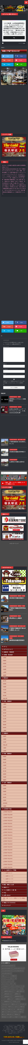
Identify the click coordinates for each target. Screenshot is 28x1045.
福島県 (4, 675)
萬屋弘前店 (10, 1014)
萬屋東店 (17, 1014)
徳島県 (4, 774)
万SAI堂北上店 (16, 1001)
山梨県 (4, 704)
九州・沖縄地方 (8, 782)
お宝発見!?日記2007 (7, 811)
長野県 (4, 710)
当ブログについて (8, 649)
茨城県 (4, 686)
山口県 (4, 768)
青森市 (17, 1017)
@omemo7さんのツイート (9, 940)
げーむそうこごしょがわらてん (9, 978)
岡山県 (4, 762)
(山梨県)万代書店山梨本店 (16, 462)
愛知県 (4, 724)
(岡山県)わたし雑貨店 (15, 618)
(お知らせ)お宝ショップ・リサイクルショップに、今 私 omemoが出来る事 (17, 410)
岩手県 (4, 666)
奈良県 (4, 742)
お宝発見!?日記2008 (7, 814)
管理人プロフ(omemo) (9, 902)
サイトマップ (7, 905)
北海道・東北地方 (8, 654)
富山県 (4, 715)
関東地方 (6, 678)
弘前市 (10, 1009)
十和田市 (10, 1006)
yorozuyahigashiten (18, 970)
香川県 (4, 771)
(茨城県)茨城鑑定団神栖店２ (17, 451)
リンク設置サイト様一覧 (10, 890)
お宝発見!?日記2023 (7, 858)
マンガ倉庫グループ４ (8, 881)
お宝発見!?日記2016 (7, 838)
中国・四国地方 (8, 753)
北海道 (4, 657)
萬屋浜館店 (5, 1017)
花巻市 (21, 1011)
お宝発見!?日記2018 (7, 844)
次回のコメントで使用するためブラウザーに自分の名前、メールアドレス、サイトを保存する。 (13, 383)
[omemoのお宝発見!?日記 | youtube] (14, 522)
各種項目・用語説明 (9, 652)
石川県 (4, 718)
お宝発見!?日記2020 (7, 849)
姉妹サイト (6, 887)
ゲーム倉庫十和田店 (19, 991)
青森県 (4, 660)
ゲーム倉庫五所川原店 (7, 991)
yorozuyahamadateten (7, 970)
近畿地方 (6, 733)
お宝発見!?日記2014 (7, 832)
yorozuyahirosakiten (6, 973)
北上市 (4, 1006)
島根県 (4, 759)
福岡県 (4, 785)
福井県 (4, 721)
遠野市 (11, 1017)
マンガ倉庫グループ (7, 873)
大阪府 (4, 747)
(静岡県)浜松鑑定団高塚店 (16, 640)
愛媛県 (4, 779)
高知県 (4, 777)
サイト (4, 374)
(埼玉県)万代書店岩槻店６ (16, 598)
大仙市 (16, 1006)
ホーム (5, 646)
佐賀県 (4, 788)
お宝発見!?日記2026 (7, 867)
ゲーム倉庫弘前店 (6, 993)
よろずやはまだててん (7, 986)
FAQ (5, 892)
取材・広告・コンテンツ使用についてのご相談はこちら (13, 899)
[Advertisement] (14, 98)
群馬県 (4, 683)
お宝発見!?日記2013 (7, 829)
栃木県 (4, 680)
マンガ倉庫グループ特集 (10, 870)
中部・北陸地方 (8, 701)
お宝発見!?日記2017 (7, 841)
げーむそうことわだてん (7, 981)
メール (5, 369)
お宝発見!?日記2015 (7, 835)
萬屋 (3, 1014)
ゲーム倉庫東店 (16, 993)
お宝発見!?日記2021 (7, 852)
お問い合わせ (7, 895)
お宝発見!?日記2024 (7, 861)
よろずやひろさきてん (7, 988)
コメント (6, 346)
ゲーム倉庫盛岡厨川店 (17, 996)
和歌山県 (5, 745)
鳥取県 (4, 756)
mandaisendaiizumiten (19, 968)
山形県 (4, 672)
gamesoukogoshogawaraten (8, 965)
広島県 (4, 765)
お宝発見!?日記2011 (7, 823)
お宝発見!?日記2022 (7, 855)
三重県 (4, 730)
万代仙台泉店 (5, 1004)
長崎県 (4, 791)
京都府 (4, 739)
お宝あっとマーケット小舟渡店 (9, 975)
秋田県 (4, 663)
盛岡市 (4, 1011)
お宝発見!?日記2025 (7, 864)
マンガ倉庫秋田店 (6, 1001)
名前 (5, 364)
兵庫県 (4, 750)
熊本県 (4, 797)
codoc (24, 43)
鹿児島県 (5, 803)
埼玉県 (4, 689)
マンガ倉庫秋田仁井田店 (19, 999)
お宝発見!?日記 (8, 808)
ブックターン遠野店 (6, 999)
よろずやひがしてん (19, 986)
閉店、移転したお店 (9, 884)
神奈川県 (5, 698)
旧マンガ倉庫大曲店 (18, 1009)
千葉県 (4, 692)
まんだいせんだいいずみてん (8, 983)
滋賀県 (4, 736)
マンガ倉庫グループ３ (8, 878)
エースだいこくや (18, 988)
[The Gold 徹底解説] (14, 156)
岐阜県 (4, 727)
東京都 (4, 695)
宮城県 (4, 669)
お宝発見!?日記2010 (7, 820)
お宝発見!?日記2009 (7, 817)
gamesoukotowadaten (7, 968)
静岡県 (4, 707)
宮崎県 (4, 800)
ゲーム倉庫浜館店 (6, 996)
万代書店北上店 (14, 1004)
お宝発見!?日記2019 (7, 846)
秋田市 (9, 1011)
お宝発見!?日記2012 (7, 826)
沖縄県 (4, 806)
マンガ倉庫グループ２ (8, 876)
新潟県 (4, 712)
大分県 (4, 794)
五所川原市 (23, 1004)
